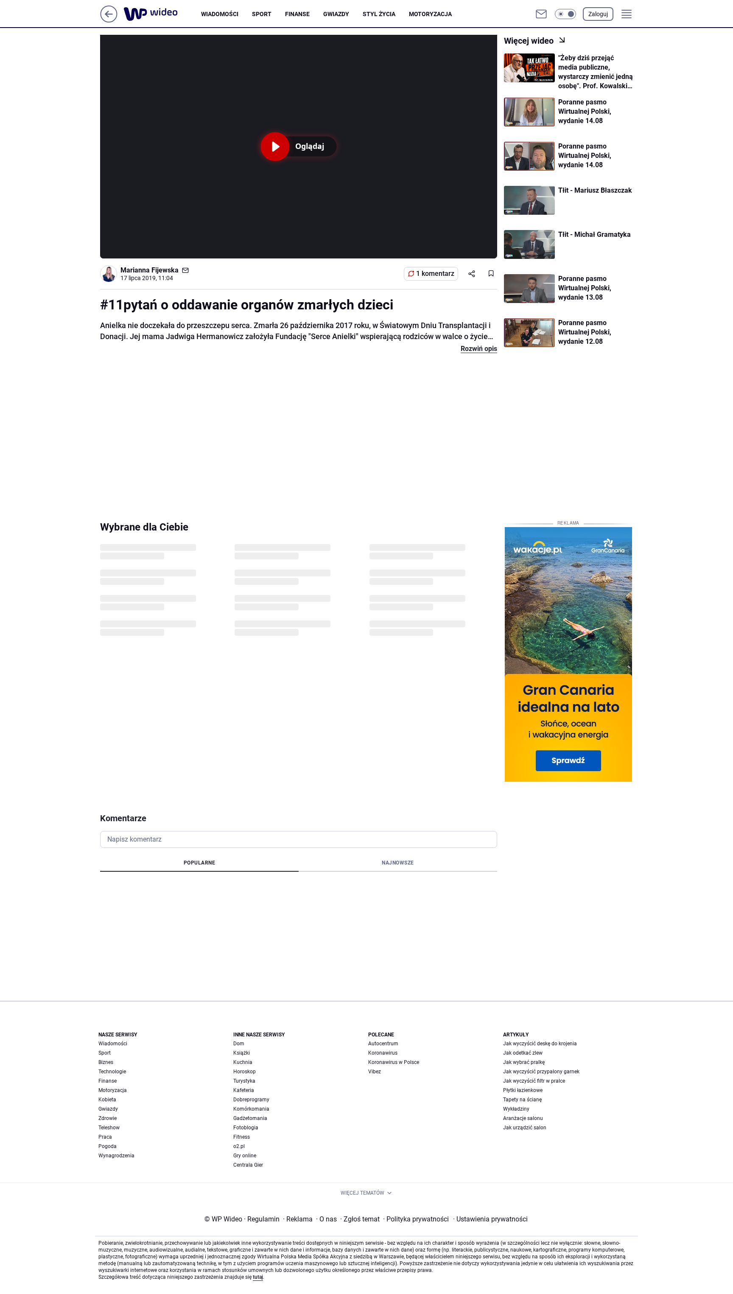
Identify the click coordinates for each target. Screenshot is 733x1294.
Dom (238, 1044)
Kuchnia (242, 1062)
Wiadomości (219, 14)
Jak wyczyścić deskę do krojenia (540, 1044)
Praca (105, 1137)
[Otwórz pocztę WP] (541, 14)
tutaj (258, 1277)
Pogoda (107, 1146)
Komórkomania (251, 1109)
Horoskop (244, 1072)
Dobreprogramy (251, 1100)
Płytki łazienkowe (523, 1090)
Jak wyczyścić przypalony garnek (541, 1072)
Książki (241, 1053)
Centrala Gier (248, 1165)
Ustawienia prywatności (490, 1219)
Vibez (374, 1072)
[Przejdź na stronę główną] (109, 20)
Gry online (244, 1156)
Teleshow (109, 1128)
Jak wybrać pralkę (524, 1062)
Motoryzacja (430, 14)
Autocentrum (383, 1044)
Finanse (297, 14)
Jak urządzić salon (524, 1128)
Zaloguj (598, 14)
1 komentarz (435, 273)
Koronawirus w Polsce (393, 1062)
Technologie (112, 1072)
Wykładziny (516, 1109)
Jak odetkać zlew (523, 1053)
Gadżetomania (250, 1118)
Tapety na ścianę (522, 1100)
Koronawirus (382, 1053)
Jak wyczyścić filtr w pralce (534, 1081)
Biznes (105, 1062)
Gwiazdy (336, 14)
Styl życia (379, 14)
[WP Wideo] (162, 14)
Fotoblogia (245, 1128)
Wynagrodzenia (116, 1156)
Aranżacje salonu (523, 1118)
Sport (261, 14)
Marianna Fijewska (149, 270)
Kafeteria (243, 1090)
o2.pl (239, 1146)
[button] (565, 14)
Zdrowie (107, 1118)
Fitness (241, 1137)
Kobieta (107, 1100)
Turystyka (244, 1081)
